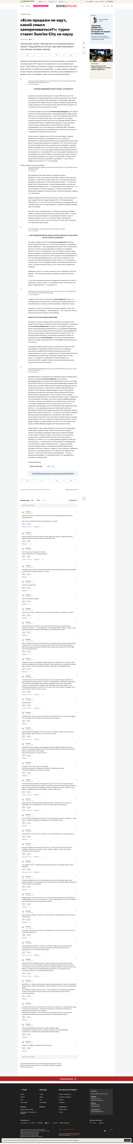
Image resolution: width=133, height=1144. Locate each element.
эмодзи (28, 524)
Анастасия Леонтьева (34, 462)
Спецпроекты (63, 1107)
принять (127, 1140)
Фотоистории (43, 1102)
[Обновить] (84, 498)
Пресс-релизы (23, 1102)
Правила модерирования (26, 1067)
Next (111, 42)
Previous (92, 42)
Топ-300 (61, 1112)
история (62, 444)
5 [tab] (102, 77)
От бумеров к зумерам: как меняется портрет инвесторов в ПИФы (100, 67)
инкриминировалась (34, 381)
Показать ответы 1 (27, 694)
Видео (41, 1097)
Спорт (24, 1090)
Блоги (21, 1099)
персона (93, 15)
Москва (97, 1)
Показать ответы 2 (27, 526)
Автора (43, 500)
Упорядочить (73, 500)
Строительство (26, 14)
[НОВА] (41, 6)
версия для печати (73, 489)
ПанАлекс (27, 980)
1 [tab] (99, 77)
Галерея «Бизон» (63, 1109)
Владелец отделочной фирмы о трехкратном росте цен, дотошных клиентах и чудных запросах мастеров (101, 36)
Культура (43, 1090)
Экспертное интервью (68, 1090)
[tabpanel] (101, 27)
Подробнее (76, 1140)
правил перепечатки (74, 1135)
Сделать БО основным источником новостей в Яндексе (53, 473)
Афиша (22, 1094)
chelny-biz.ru (33, 170)
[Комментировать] (84, 43)
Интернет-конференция (65, 1094)
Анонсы (41, 1094)
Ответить (36, 527)
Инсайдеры (62, 1102)
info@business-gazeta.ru (97, 1100)
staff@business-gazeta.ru (97, 1111)
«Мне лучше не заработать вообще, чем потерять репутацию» (100, 29)
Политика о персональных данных (66, 1129)
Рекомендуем (94, 63)
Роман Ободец (102, 19)
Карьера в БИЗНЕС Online (26, 1109)
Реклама (42, 1107)
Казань (22, 6)
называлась (67, 202)
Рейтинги (61, 1099)
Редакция (23, 1107)
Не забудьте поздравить (65, 1097)
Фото (41, 1099)
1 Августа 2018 (24, 39)
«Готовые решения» (104, 21)
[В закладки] (84, 48)
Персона (22, 1097)
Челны (87, 1)
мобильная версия (64, 1122)
